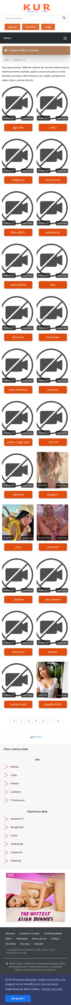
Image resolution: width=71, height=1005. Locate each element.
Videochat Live (19, 60)
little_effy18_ (18, 232)
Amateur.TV (17, 818)
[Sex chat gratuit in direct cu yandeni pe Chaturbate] (52, 627)
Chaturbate (9, 118)
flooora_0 (18, 337)
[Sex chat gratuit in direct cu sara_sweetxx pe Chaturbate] (52, 575)
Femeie (15, 783)
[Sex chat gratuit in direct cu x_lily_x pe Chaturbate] (52, 103)
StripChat (42, 485)
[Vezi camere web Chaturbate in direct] (6, 843)
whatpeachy (53, 232)
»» (58, 720)
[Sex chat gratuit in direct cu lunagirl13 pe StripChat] (52, 470)
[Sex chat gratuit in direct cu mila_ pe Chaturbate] (52, 260)
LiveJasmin (16, 852)
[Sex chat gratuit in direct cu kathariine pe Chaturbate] (18, 470)
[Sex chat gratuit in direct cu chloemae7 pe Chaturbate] (18, 627)
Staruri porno (39, 938)
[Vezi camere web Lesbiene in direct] (6, 791)
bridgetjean (18, 180)
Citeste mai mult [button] (51, 989)
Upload (12, 27)
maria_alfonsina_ (18, 389)
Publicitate (22, 938)
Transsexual (18, 800)
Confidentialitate (53, 933)
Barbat (14, 766)
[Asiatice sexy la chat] (35, 897)
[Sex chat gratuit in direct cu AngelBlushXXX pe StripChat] (52, 680)
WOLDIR (38, 943)
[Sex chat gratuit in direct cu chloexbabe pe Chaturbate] (52, 313)
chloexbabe (53, 337)
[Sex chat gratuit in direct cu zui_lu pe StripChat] (18, 522)
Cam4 (14, 835)
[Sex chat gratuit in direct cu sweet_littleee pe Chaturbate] (18, 260)
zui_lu (18, 547)
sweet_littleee (18, 284)
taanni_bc (52, 389)
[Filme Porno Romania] (35, 7)
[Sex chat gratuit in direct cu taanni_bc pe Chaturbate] (52, 365)
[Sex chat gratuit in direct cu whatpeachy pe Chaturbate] (52, 208)
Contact (55, 938)
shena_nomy (52, 180)
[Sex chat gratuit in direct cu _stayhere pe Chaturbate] (18, 575)
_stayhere (18, 599)
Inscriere (31, 27)
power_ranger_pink (18, 442)
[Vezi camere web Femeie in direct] (6, 783)
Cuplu (14, 775)
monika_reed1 (18, 704)
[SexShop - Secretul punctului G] (36, 736)
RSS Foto (25, 943)
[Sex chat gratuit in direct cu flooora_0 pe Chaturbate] (18, 313)
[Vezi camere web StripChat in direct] (6, 860)
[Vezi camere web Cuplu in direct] (6, 775)
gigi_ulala (18, 127)
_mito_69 (53, 442)
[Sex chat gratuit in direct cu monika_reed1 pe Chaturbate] (18, 680)
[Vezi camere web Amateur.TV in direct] (6, 818)
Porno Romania (27, 949)
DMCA (8, 938)
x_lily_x (53, 127)
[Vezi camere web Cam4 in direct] (6, 835)
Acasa (7, 60)
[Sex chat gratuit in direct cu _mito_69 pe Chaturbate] (52, 418)
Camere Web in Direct (23, 50)
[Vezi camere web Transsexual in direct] (6, 800)
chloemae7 (18, 652)
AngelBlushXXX (53, 704)
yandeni (52, 652)
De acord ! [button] (18, 998)
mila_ (53, 284)
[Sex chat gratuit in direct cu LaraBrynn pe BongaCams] (52, 522)
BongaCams (44, 537)
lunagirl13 (52, 494)
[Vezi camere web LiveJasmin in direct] (6, 852)
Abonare (10, 933)
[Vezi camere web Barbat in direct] (6, 766)
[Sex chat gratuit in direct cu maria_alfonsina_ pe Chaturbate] (18, 365)
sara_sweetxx (53, 599)
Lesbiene (16, 791)
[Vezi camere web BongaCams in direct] (6, 827)
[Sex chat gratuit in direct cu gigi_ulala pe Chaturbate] (18, 103)
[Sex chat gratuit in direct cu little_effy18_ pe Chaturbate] (18, 208)
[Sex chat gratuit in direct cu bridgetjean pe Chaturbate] (18, 155)
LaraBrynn (53, 547)
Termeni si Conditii (29, 933)
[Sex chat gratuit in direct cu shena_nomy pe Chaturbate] (52, 155)
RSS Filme (10, 943)
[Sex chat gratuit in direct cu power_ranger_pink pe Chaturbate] (18, 418)
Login (48, 27)
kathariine (18, 494)
